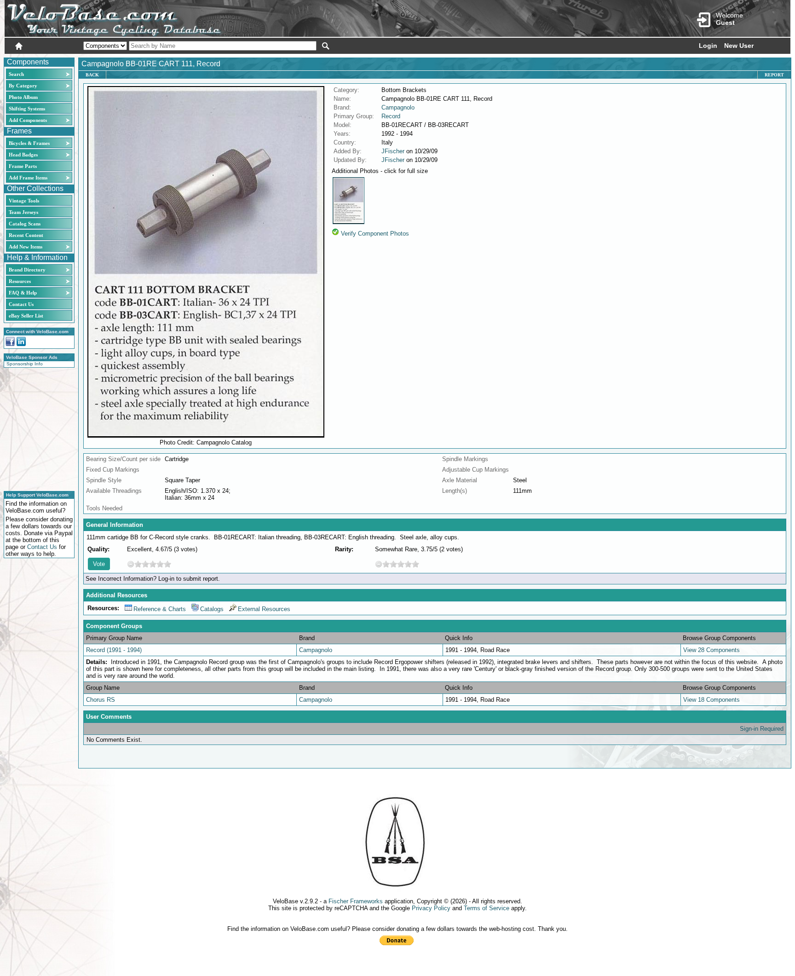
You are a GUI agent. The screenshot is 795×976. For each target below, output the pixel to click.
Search (16, 74)
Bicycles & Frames (30, 143)
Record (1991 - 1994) (114, 650)
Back (92, 74)
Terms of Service (486, 908)
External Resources (264, 609)
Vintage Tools (24, 200)
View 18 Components (711, 699)
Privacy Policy (431, 908)
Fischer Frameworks (355, 901)
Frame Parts (23, 166)
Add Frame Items (28, 177)
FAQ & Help (23, 292)
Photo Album (23, 97)
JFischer (392, 151)
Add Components (28, 120)
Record (390, 116)
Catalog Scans (24, 223)
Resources (20, 281)
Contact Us (21, 304)
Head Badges (23, 154)
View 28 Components (711, 650)
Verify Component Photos (375, 233)
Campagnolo (398, 107)
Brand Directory (27, 269)
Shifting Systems (27, 108)
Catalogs (212, 609)
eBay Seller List (26, 315)
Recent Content (26, 235)
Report (774, 74)
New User (739, 45)
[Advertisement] (36, 428)
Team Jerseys (23, 212)
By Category (23, 85)
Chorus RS (100, 699)
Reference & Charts (159, 609)
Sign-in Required (761, 728)
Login (708, 45)
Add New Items (25, 246)
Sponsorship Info (24, 363)
